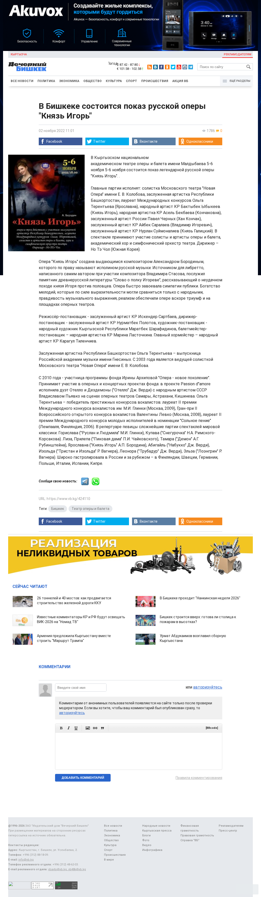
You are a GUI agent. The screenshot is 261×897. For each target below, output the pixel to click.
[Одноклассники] (167, 67)
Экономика (69, 81)
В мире (109, 859)
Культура (114, 81)
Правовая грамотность (197, 835)
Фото (145, 840)
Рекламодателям (237, 54)
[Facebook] (161, 67)
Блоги (146, 835)
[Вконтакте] (155, 67)
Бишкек (57, 509)
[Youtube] (179, 67)
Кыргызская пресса (157, 830)
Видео (146, 845)
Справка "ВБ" (189, 840)
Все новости (22, 81)
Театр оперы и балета (90, 509)
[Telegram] (190, 67)
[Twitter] (173, 67)
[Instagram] (184, 67)
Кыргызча (19, 54)
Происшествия (154, 81)
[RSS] (149, 67)
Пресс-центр (228, 830)
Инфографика (152, 850)
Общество (92, 81)
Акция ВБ (180, 81)
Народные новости (156, 825)
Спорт (131, 81)
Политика (46, 81)
